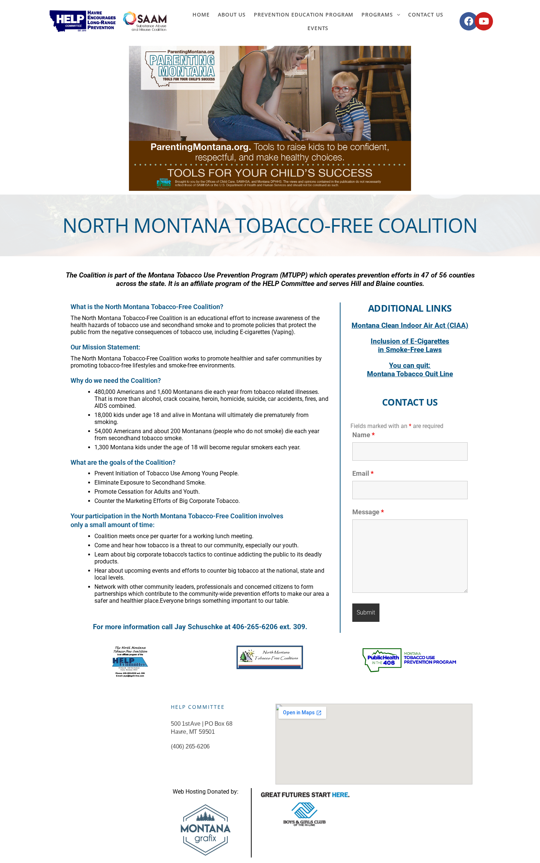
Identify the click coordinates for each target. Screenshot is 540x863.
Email (363, 473)
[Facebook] (469, 21)
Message (368, 512)
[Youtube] (484, 21)
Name (363, 435)
